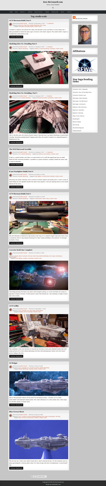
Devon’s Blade (77, 122)
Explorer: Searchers (78, 110)
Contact (69, 12)
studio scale (38, 26)
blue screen (22, 417)
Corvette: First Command (80, 89)
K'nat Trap (27, 25)
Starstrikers (12, 257)
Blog (16, 12)
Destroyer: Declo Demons (80, 98)
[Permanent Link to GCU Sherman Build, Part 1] (38, 217)
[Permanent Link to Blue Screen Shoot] (38, 439)
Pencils (30, 12)
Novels (22, 12)
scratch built (38, 198)
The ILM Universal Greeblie (20, 149)
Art (20, 97)
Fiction (21, 25)
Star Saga (43, 25)
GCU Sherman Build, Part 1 (20, 194)
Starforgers (58, 256)
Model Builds (38, 12)
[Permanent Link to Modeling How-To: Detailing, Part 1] (38, 116)
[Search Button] (53, 8)
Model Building (34, 25)
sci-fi (25, 311)
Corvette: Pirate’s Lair (79, 95)
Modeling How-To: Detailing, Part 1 (23, 93)
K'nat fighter (38, 176)
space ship (46, 198)
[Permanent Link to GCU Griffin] (38, 330)
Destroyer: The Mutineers (80, 101)
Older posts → (41, 476)
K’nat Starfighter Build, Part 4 (21, 171)
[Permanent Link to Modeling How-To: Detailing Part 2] (38, 67)
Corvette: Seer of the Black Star (82, 92)
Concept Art (25, 310)
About (62, 12)
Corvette (24, 256)
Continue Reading (16, 37)
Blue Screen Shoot (16, 412)
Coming (47, 12)
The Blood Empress (78, 128)
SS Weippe (13, 363)
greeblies (51, 97)
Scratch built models (48, 176)
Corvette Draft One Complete (20, 250)
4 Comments (49, 152)
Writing (58, 416)
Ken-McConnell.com (53, 2)
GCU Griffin (14, 306)
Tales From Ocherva (78, 116)
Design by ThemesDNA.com (53, 484)
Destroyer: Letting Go (79, 104)
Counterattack (77, 131)
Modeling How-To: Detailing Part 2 (23, 44)
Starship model (29, 26)
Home (11, 12)
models (36, 48)
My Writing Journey (81, 18)
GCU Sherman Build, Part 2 (20, 20)
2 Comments (50, 23)
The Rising (76, 125)
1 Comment (49, 46)
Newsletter (55, 12)
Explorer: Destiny (78, 113)
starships (52, 48)
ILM (44, 154)
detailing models (42, 97)
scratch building (44, 48)
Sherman (21, 26)
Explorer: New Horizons (80, 107)
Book (16, 256)
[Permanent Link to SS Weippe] (38, 383)
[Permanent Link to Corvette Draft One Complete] (38, 275)
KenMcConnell (23, 23)
